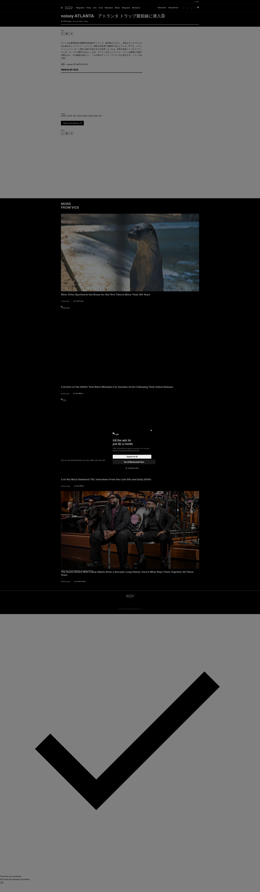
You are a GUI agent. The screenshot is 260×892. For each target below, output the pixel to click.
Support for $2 (132, 457)
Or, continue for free (132, 468)
